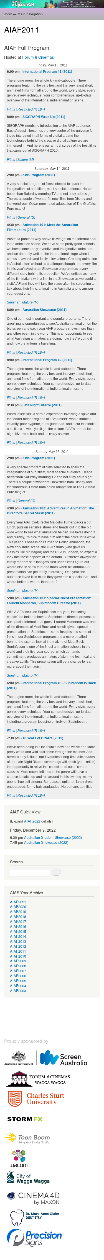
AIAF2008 (18, 965)
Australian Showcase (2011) (44, 310)
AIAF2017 (18, 921)
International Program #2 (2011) (47, 360)
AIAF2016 (18, 926)
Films (11, 109)
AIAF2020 (18, 906)
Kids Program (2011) (38, 175)
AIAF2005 (18, 980)
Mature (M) (25, 160)
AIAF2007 (18, 970)
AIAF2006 (18, 975)
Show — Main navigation (23, 14)
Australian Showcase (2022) (46, 842)
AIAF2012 (18, 946)
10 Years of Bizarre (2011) (42, 738)
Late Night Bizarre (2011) (42, 405)
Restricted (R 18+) (31, 109)
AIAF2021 (18, 901)
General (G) (26, 217)
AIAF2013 (18, 941)
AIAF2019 (18, 911)
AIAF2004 (18, 985)
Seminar (13, 302)
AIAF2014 (18, 936)
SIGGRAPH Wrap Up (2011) (43, 117)
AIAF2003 (18, 990)
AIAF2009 (18, 960)
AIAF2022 (32, 821)
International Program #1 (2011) (47, 72)
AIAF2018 (18, 916)
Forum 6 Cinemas (38, 57)
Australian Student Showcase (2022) (53, 837)
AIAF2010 (18, 956)
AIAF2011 (18, 951)
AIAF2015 (18, 931)
